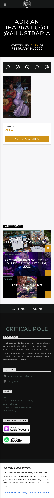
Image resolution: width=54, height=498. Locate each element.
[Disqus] (27, 183)
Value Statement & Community (18, 400)
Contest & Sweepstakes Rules (17, 407)
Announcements (13, 233)
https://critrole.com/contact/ (20, 376)
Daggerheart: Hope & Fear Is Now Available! (27, 240)
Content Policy (10, 404)
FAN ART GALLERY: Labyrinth (27, 286)
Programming (11, 254)
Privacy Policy (9, 410)
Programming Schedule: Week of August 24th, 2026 (27, 263)
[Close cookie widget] (51, 467)
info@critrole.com (16, 381)
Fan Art (8, 279)
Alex (34, 45)
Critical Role (27, 329)
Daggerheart (31, 233)
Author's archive (27, 139)
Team (5, 397)
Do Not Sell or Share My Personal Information (26, 492)
